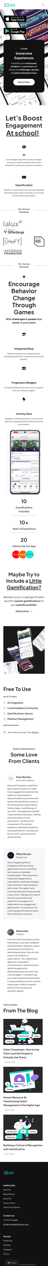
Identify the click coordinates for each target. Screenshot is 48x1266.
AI (7, 1084)
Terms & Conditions (11, 1207)
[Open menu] (43, 4)
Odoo (36, 1036)
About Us (7, 1198)
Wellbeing (11, 1137)
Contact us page (10, 1220)
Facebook (7, 1240)
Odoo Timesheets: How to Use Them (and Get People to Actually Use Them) (21, 1053)
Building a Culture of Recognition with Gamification (22, 1147)
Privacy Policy (9, 1203)
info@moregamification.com (16, 1224)
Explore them (22, 611)
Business (10, 1036)
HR (30, 1084)
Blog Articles (8, 1194)
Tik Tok (6, 1254)
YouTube (7, 1245)
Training (10, 1042)
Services (7, 1189)
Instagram (7, 1249)
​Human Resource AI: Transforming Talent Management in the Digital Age (21, 1101)
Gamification (24, 1036)
